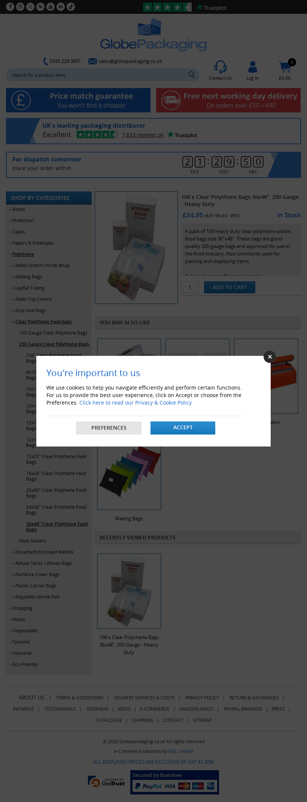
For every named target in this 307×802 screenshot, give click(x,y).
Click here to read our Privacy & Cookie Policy (135, 402)
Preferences (109, 427)
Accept (183, 427)
